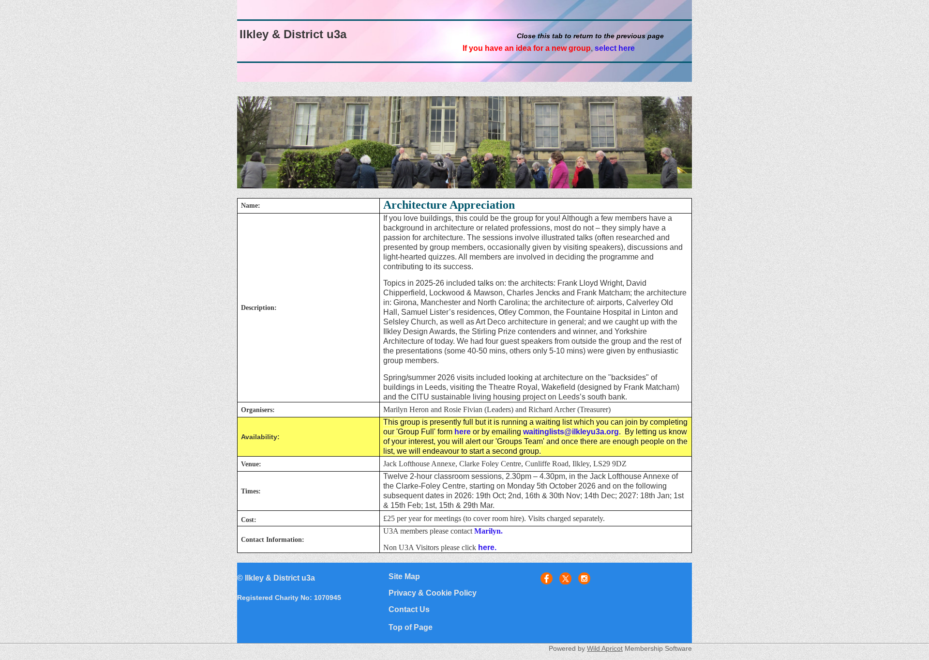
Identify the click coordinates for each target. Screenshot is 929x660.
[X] (565, 578)
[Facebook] (546, 578)
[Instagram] (584, 578)
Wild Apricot (605, 648)
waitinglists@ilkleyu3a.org (571, 432)
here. (487, 547)
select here (615, 48)
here (462, 432)
